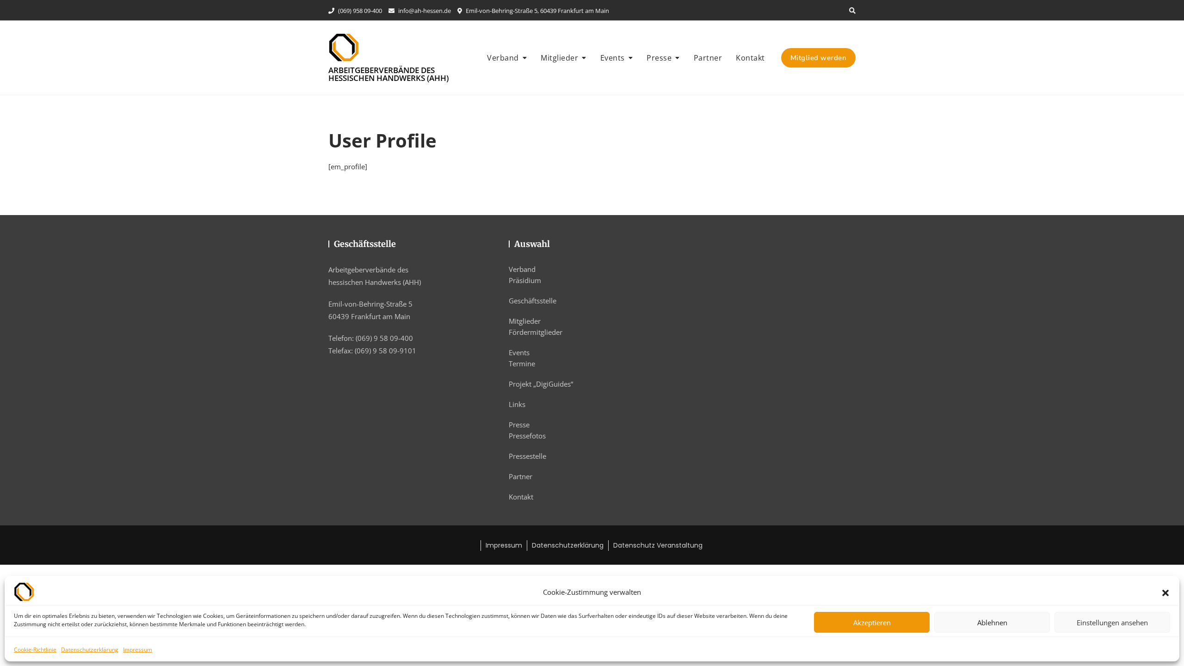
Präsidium (525, 280)
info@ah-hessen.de (424, 10)
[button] (1165, 592)
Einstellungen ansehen (1112, 622)
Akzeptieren (872, 622)
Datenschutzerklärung (89, 650)
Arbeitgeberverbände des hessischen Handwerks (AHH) (388, 74)
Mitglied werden (818, 57)
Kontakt (750, 58)
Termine (522, 363)
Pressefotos (527, 435)
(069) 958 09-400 (359, 10)
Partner (708, 58)
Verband (503, 58)
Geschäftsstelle (532, 300)
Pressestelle (527, 456)
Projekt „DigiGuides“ (541, 383)
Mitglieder (559, 58)
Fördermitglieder (535, 332)
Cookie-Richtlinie (35, 650)
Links (517, 404)
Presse (659, 58)
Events (612, 58)
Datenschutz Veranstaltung (658, 545)
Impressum (137, 650)
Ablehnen (992, 622)
